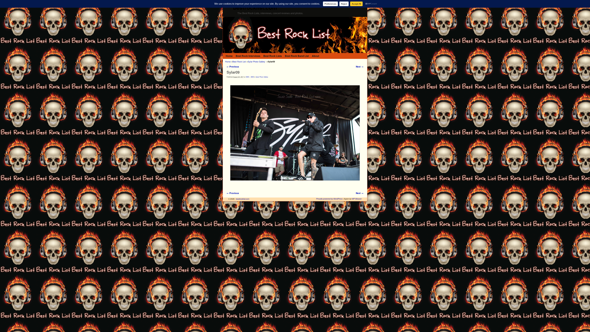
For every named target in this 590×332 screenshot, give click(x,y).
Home (229, 56)
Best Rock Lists (272, 56)
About (315, 56)
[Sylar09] (295, 132)
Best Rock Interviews (248, 56)
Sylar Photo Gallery (256, 61)
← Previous (233, 66)
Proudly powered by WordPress (329, 199)
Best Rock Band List (297, 56)
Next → (359, 66)
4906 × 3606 (250, 77)
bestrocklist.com (242, 199)
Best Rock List (239, 61)
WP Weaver (357, 199)
